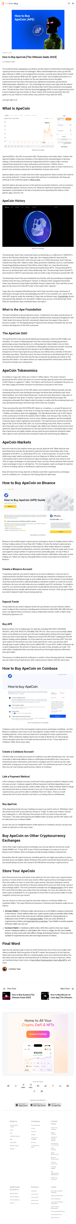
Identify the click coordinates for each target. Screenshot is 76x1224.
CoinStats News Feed (35, 1146)
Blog (11, 1139)
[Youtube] (67, 1086)
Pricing (33, 1128)
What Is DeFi (35, 180)
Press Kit (33, 1131)
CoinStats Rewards (15, 1136)
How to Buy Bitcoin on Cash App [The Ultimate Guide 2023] (61, 996)
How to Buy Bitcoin (56, 1199)
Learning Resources (56, 1214)
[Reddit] (45, 1086)
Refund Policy (34, 1203)
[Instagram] (16, 1086)
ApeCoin (42, 89)
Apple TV (12, 1203)
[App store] (22, 1105)
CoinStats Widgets (53, 1167)
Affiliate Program (14, 1145)
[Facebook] (53, 1086)
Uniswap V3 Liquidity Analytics (54, 1139)
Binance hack (56, 887)
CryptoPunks (63, 296)
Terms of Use (34, 1194)
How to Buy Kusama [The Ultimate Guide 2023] (23, 996)
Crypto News (13, 1142)
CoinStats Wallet (36, 919)
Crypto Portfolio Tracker (14, 1126)
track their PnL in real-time (37, 921)
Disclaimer (34, 1191)
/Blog (16, 4)
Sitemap (12, 1148)
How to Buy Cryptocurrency (42, 960)
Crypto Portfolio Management (55, 1207)
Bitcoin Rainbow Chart (55, 1153)
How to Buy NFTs (60, 960)
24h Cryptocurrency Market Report (55, 1173)
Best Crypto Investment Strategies (57, 1191)
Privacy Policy (34, 1197)
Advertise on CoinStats (34, 1138)
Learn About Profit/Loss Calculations (57, 1202)
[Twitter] (8, 1086)
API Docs (33, 1142)
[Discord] (38, 1086)
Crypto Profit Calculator (54, 1128)
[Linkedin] (60, 1086)
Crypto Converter (53, 1149)
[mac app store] (38, 1105)
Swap (11, 1130)
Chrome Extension (14, 1200)
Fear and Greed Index (54, 1163)
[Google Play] (54, 1105)
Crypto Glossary (55, 1217)
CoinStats (33, 413)
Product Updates (35, 1125)
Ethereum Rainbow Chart (55, 1158)
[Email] (42, 1091)
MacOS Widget (14, 1193)
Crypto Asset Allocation (57, 1195)
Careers (33, 1134)
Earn (11, 1133)
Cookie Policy (34, 1200)
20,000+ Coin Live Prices (54, 1178)
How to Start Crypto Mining (58, 1211)
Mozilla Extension (14, 1196)
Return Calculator (53, 1133)
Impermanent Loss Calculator (55, 1144)
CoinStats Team (9, 62)
